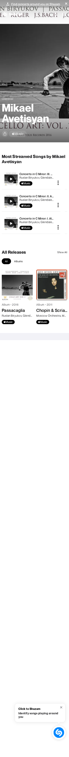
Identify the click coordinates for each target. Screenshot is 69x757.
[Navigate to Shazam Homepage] (12, 14)
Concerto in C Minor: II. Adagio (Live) (43, 196)
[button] (66, 3)
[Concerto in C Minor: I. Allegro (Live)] (31, 223)
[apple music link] (18, 134)
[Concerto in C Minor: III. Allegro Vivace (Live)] (31, 179)
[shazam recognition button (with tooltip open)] (59, 732)
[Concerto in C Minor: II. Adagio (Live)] (31, 201)
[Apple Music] (8, 322)
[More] (58, 183)
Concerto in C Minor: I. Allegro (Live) (43, 218)
